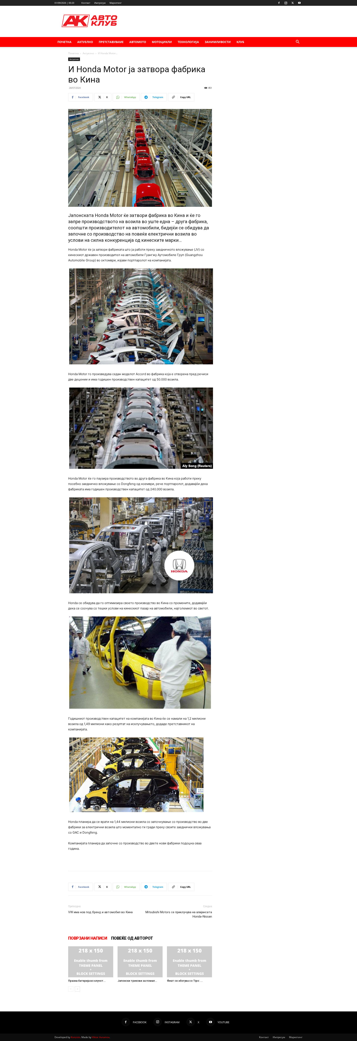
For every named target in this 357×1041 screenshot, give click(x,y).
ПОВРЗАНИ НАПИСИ (87, 938)
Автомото (137, 42)
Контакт (85, 2)
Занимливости (218, 42)
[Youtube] (299, 3)
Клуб (240, 42)
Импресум (100, 2)
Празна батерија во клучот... (87, 980)
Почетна (64, 42)
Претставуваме (111, 42)
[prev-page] (70, 989)
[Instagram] (286, 3)
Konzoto (75, 1037)
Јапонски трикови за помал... (137, 980)
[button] (297, 42)
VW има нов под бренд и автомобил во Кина (100, 912)
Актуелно (85, 42)
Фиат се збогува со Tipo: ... (185, 980)
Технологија (188, 42)
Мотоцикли (162, 42)
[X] (292, 3)
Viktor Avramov (100, 1037)
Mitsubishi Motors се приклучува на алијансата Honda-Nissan (178, 914)
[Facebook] (279, 3)
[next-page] (77, 989)
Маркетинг (115, 2)
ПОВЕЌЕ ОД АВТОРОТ (132, 938)
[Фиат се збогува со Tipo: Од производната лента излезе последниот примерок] (189, 961)
